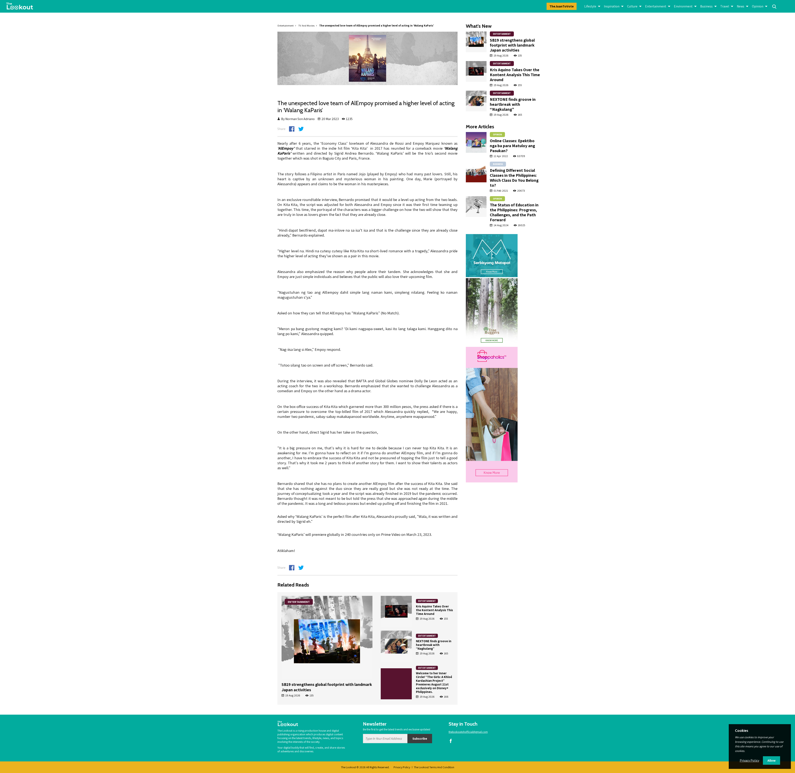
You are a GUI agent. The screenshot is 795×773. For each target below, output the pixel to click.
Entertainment (286, 25)
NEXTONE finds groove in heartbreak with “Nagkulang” (433, 644)
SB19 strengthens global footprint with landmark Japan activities (512, 45)
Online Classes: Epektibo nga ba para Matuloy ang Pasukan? (512, 145)
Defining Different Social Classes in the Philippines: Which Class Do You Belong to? (514, 178)
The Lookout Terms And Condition (434, 767)
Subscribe (419, 738)
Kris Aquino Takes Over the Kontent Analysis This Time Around (434, 610)
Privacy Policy (402, 767)
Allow (771, 760)
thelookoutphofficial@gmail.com (468, 732)
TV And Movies (306, 25)
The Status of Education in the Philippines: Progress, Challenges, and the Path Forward (514, 212)
